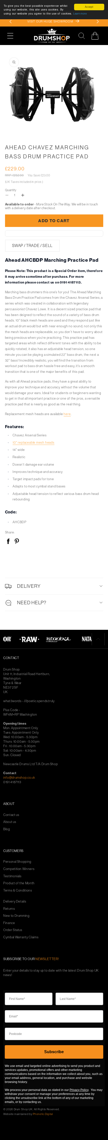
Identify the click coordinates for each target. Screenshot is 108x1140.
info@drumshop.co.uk (19, 777)
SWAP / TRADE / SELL (32, 245)
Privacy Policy (79, 1090)
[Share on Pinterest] (17, 541)
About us (9, 822)
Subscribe (54, 1052)
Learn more (80, 13)
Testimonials (12, 876)
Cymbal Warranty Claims (20, 937)
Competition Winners (18, 869)
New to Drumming (16, 916)
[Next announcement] (97, 21)
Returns (9, 909)
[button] (13, 36)
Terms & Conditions (17, 890)
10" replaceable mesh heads (33, 442)
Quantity (11, 190)
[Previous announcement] (10, 21)
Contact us (11, 815)
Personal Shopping (17, 862)
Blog (6, 829)
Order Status (12, 930)
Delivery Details (14, 901)
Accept (89, 7)
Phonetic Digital (43, 1114)
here (67, 414)
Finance (9, 923)
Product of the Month (19, 883)
